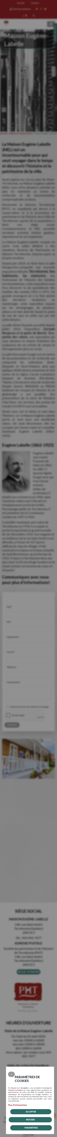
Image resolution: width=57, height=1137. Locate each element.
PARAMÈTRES (31, 1127)
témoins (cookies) (15, 1090)
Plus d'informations (17, 1105)
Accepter (31, 1111)
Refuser (30, 1119)
